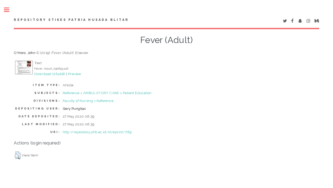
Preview (74, 74)
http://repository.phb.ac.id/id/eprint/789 (97, 132)
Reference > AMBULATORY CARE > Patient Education (107, 93)
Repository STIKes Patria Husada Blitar (71, 20)
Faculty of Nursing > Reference (88, 101)
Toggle (9, 10)
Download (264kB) (49, 74)
